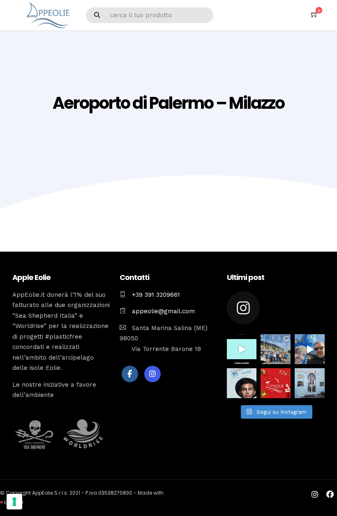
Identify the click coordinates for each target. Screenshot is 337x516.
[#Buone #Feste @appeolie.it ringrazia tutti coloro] (276, 383)
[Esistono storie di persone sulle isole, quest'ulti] (310, 383)
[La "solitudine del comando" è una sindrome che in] (276, 349)
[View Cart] (314, 15)
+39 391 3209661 (156, 294)
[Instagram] (152, 374)
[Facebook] (130, 374)
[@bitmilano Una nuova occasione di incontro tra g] (310, 349)
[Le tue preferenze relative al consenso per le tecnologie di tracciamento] (14, 501)
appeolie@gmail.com (162, 311)
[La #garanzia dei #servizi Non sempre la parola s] (242, 349)
